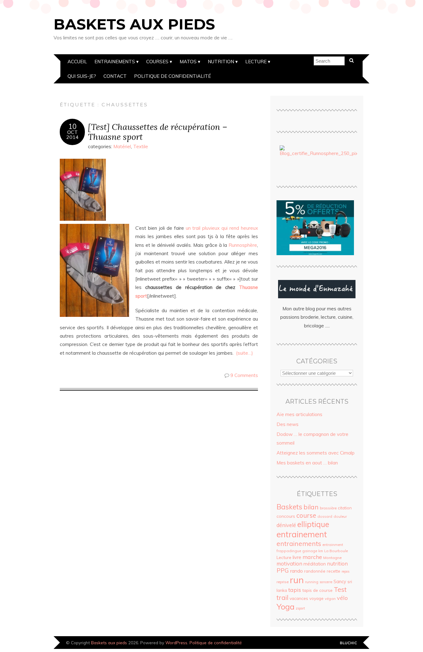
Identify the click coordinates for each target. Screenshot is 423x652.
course (306, 515)
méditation (314, 564)
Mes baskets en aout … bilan (307, 463)
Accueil (77, 61)
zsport (300, 608)
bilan (311, 507)
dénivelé (286, 525)
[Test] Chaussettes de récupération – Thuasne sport (157, 131)
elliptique (313, 524)
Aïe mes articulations (299, 414)
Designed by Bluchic (348, 643)
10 (72, 126)
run (297, 579)
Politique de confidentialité (172, 76)
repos (345, 571)
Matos (188, 61)
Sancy (340, 581)
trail (282, 597)
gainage (309, 550)
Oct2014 (72, 134)
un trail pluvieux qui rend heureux (222, 228)
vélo (342, 597)
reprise (283, 581)
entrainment (332, 544)
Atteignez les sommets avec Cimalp (316, 453)
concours (286, 516)
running (311, 581)
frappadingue (289, 550)
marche (312, 556)
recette (333, 571)
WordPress (176, 642)
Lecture (256, 61)
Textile (140, 146)
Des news (288, 424)
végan (330, 598)
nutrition (337, 563)
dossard (324, 516)
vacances (299, 598)
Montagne (332, 557)
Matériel (122, 146)
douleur (340, 516)
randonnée (314, 571)
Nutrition (221, 61)
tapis (294, 589)
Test (340, 589)
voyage (316, 598)
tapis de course (317, 590)
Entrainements (114, 61)
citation (345, 507)
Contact (115, 76)
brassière (328, 508)
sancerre (326, 582)
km (320, 551)
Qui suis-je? (82, 76)
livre (297, 557)
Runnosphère (243, 245)
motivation (289, 563)
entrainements (299, 543)
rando (296, 571)
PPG (283, 570)
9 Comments (244, 375)
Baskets (289, 506)
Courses (157, 61)
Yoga (285, 606)
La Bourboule (336, 550)
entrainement (302, 534)
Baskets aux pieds (134, 24)
